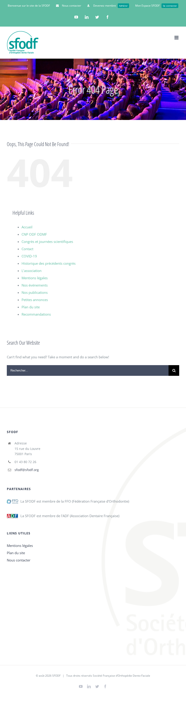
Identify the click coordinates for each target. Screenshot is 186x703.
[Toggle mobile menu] (176, 37)
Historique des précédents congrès (49, 263)
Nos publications (35, 292)
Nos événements (35, 285)
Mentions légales (35, 278)
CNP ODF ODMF (34, 234)
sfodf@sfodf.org (27, 470)
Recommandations (36, 314)
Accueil (27, 227)
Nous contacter (18, 560)
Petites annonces (35, 299)
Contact (27, 249)
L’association (32, 270)
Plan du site (31, 307)
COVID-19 (29, 256)
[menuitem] (29, 5)
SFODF (56, 676)
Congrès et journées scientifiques (47, 241)
